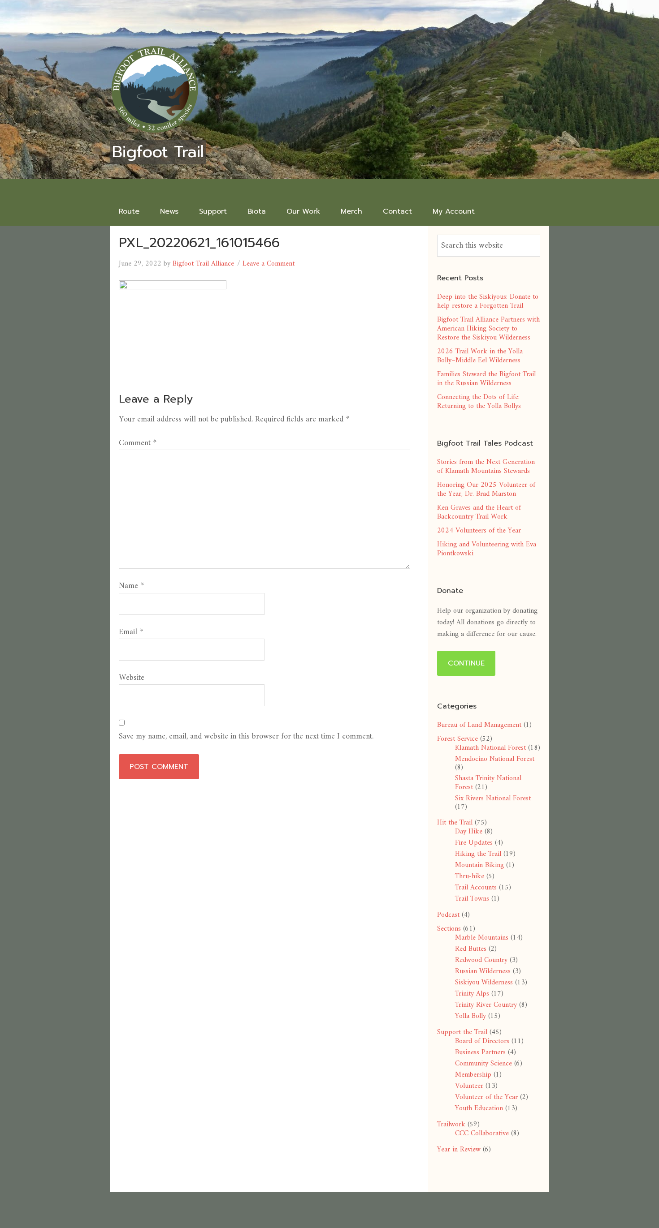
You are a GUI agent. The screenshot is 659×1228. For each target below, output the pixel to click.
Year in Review (459, 1149)
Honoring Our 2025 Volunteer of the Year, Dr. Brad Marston (486, 489)
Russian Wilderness (483, 971)
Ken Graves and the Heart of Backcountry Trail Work (479, 512)
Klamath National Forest (490, 748)
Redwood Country (481, 960)
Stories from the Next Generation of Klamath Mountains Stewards (486, 466)
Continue (466, 663)
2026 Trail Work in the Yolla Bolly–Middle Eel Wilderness (480, 356)
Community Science (483, 1063)
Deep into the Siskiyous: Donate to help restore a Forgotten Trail (487, 301)
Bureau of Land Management (479, 725)
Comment (137, 443)
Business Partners (480, 1052)
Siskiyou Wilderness (484, 982)
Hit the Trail (455, 822)
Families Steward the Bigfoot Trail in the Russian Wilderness (486, 379)
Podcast (448, 915)
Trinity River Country (486, 1005)
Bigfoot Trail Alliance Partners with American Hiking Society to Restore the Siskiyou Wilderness (488, 328)
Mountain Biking (479, 865)
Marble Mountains (481, 938)
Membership (473, 1075)
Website (131, 677)
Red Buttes (470, 949)
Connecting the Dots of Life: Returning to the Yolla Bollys (479, 401)
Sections (449, 929)
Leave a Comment (269, 264)
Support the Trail (462, 1032)
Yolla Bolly (470, 1016)
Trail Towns (472, 899)
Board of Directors (482, 1041)
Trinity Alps (472, 994)
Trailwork (451, 1124)
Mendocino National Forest (494, 759)
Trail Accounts (476, 887)
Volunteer (469, 1086)
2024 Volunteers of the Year (479, 530)
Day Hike (468, 831)
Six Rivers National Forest (493, 798)
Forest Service (457, 739)
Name (131, 586)
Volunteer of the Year (486, 1097)
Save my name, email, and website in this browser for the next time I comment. (246, 736)
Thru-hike (469, 876)
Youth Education (479, 1108)
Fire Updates (474, 843)
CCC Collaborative (482, 1133)
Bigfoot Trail (158, 152)
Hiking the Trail (478, 854)
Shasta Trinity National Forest (488, 783)
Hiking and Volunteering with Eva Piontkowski (486, 549)
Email (131, 632)
